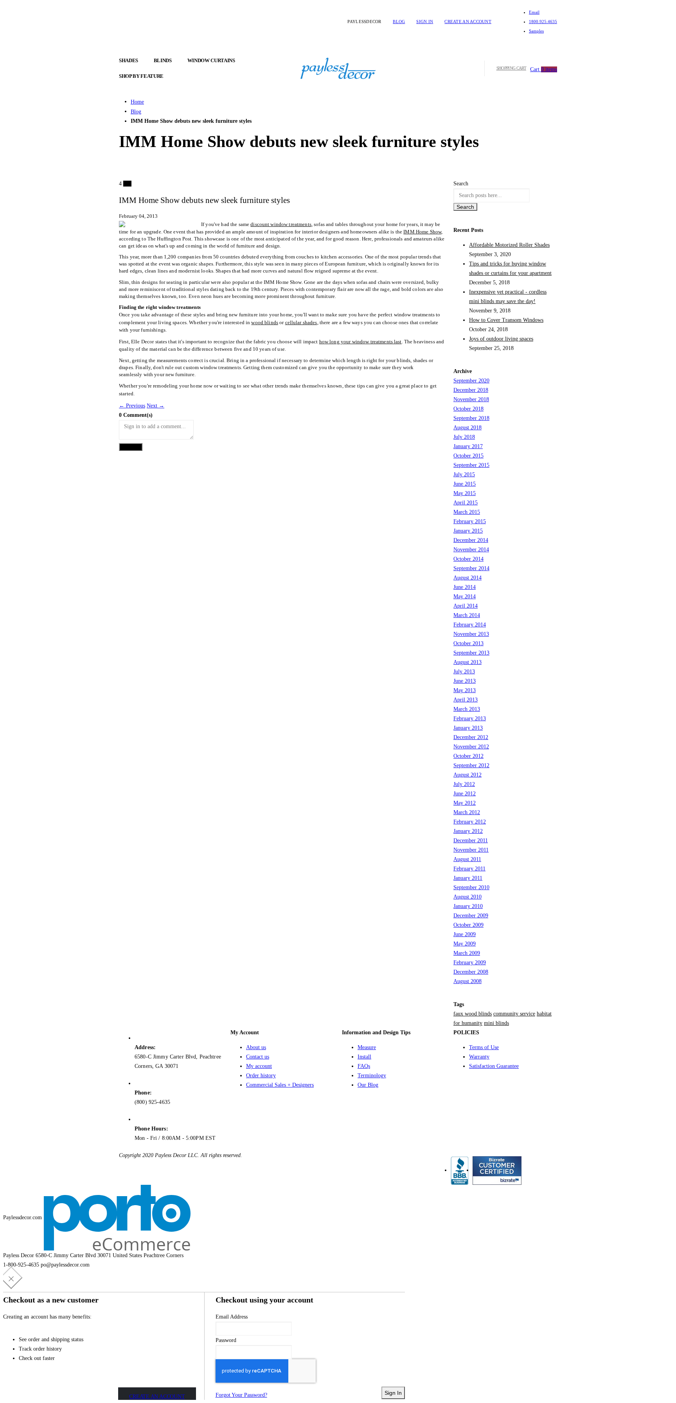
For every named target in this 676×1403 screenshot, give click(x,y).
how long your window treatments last (360, 341)
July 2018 (464, 437)
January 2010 (468, 906)
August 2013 (467, 662)
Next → (155, 406)
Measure (367, 1047)
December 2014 (470, 540)
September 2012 (471, 765)
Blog (399, 21)
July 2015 (464, 474)
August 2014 (467, 578)
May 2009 (464, 944)
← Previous (132, 406)
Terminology (372, 1075)
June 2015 (464, 484)
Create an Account (467, 21)
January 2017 (468, 446)
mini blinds (496, 1023)
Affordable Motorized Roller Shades (509, 245)
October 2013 (468, 643)
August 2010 (467, 897)
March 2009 (466, 953)
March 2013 (466, 709)
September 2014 (471, 568)
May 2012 (464, 803)
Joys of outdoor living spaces (501, 339)
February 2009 (469, 962)
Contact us (257, 1057)
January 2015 (468, 531)
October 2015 (468, 456)
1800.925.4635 (543, 21)
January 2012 (468, 831)
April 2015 (465, 503)
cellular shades (301, 322)
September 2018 (471, 418)
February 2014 (469, 625)
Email (534, 12)
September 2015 (471, 465)
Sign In (424, 21)
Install (364, 1057)
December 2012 (470, 737)
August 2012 (467, 775)
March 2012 (466, 812)
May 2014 (464, 596)
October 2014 (468, 559)
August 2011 (467, 859)
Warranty (479, 1057)
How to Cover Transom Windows (506, 320)
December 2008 (470, 972)
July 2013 (464, 672)
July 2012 (464, 784)
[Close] (11, 1278)
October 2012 (468, 756)
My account (259, 1066)
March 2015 (466, 512)
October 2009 (468, 925)
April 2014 (465, 606)
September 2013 (471, 653)
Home (137, 102)
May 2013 (464, 690)
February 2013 (469, 718)
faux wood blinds (472, 1014)
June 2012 (464, 794)
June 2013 (464, 681)
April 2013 (465, 700)
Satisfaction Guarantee (494, 1066)
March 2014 (466, 615)
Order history (261, 1075)
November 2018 (471, 399)
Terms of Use (484, 1047)
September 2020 (471, 381)
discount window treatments (280, 224)
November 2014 (471, 550)
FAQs (364, 1066)
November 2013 (471, 634)
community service (514, 1014)
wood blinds (264, 322)
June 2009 (464, 934)
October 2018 (468, 409)
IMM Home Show (422, 232)
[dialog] (338, 1335)
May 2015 (464, 493)
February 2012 (469, 822)
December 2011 (470, 840)
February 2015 (469, 521)
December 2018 (470, 390)
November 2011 (471, 850)
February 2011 (469, 869)
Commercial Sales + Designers (280, 1085)
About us (256, 1047)
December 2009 (470, 916)
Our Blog (368, 1085)
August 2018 (467, 428)
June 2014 (464, 587)
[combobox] (491, 195)
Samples (536, 31)
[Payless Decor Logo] (338, 68)
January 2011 (467, 878)
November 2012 (471, 747)
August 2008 (467, 981)
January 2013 (468, 728)
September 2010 (471, 887)
